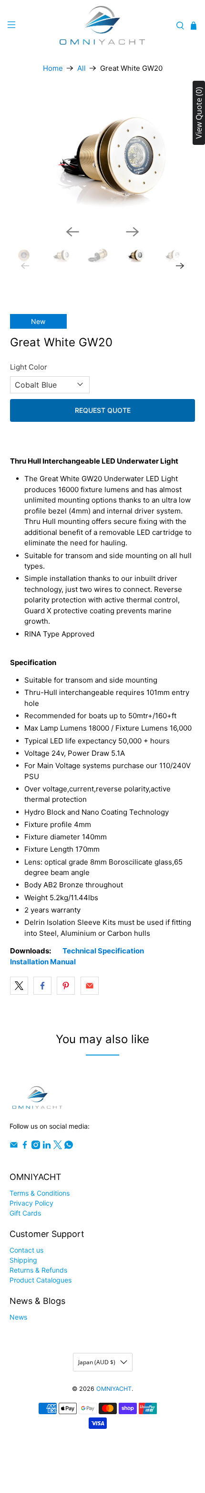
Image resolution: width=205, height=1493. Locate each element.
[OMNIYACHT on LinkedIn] (46, 1146)
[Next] (132, 232)
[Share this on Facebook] (42, 986)
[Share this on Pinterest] (66, 986)
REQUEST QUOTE (103, 410)
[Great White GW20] (102, 156)
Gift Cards (25, 1213)
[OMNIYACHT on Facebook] (24, 1146)
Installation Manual (43, 961)
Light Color (28, 366)
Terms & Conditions (40, 1193)
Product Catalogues (41, 1280)
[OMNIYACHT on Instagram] (35, 1146)
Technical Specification (103, 950)
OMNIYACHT (114, 1388)
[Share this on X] (19, 986)
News (18, 1317)
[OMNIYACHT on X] (57, 1146)
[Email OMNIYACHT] (14, 1146)
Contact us (26, 1250)
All (81, 68)
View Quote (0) (199, 113)
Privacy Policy (31, 1203)
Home (53, 68)
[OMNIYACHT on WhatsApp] (68, 1146)
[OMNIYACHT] (102, 25)
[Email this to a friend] (90, 986)
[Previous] (72, 232)
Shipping (23, 1260)
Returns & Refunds (38, 1270)
